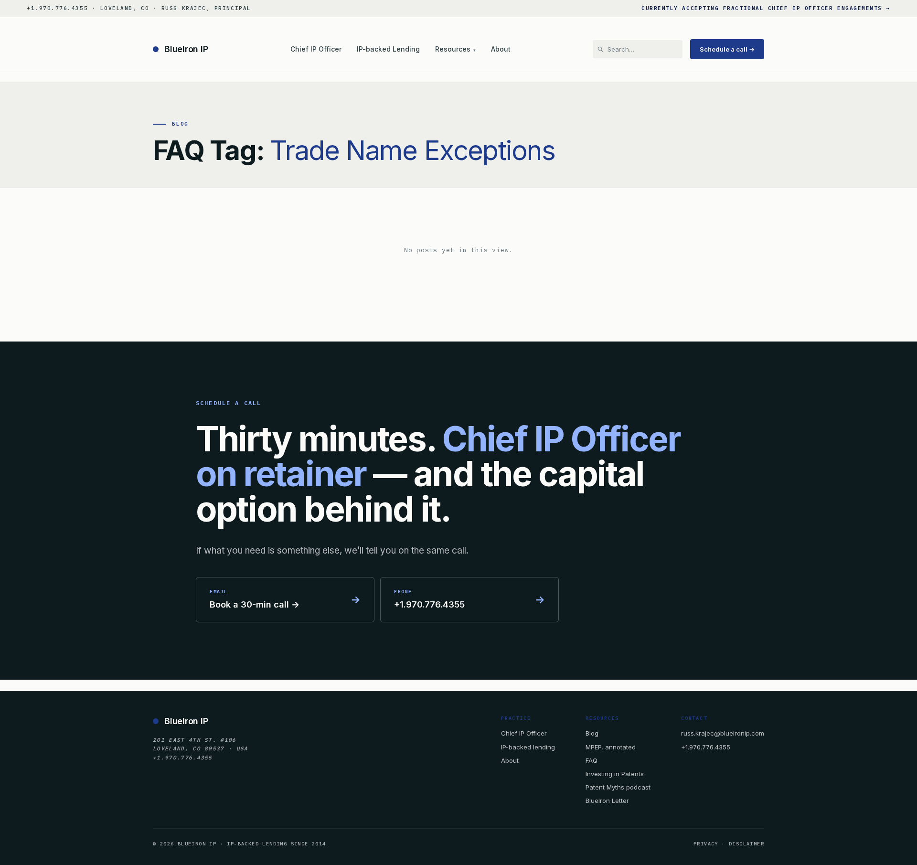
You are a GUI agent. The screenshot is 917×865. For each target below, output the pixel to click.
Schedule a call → (727, 49)
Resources (455, 49)
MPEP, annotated (611, 747)
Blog (592, 733)
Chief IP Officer (315, 49)
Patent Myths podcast (618, 787)
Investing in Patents (615, 774)
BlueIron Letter (607, 800)
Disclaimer (746, 844)
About (501, 49)
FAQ (591, 760)
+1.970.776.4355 (705, 747)
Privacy (705, 844)
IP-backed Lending (388, 49)
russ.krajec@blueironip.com (722, 733)
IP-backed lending (528, 747)
